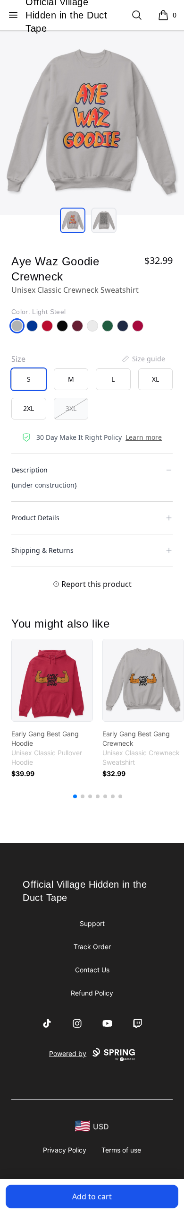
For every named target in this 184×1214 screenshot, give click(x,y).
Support (92, 923)
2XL (28, 408)
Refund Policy (92, 993)
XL (155, 379)
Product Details (35, 517)
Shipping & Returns (42, 550)
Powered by (67, 1053)
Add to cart (92, 1196)
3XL (71, 408)
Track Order (92, 947)
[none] (143, 359)
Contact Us (92, 970)
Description (29, 469)
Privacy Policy (64, 1150)
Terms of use (121, 1150)
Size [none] (18, 359)
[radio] (28, 379)
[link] (52, 680)
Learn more (143, 437)
